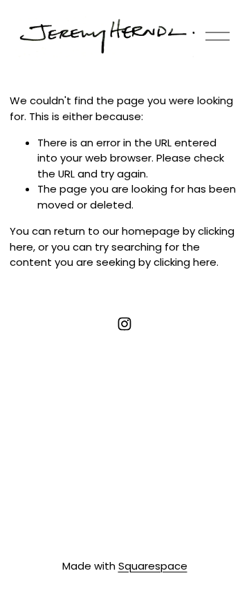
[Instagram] (124, 324)
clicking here (185, 262)
